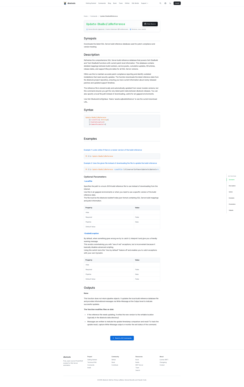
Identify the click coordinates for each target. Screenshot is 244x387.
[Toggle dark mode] (170, 3)
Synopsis (231, 179)
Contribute (115, 365)
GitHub (127, 3)
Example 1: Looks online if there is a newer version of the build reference (113, 150)
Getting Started (91, 3)
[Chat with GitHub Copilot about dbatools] (165, 3)
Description (232, 186)
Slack (113, 362)
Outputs (231, 210)
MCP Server (139, 365)
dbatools (71, 3)
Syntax (231, 192)
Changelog (163, 362)
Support (143, 3)
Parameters (232, 204)
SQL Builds (135, 3)
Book (115, 3)
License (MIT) (164, 359)
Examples (231, 198)
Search (138, 370)
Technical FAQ (91, 362)
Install (89, 367)
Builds (137, 362)
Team (121, 3)
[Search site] (160, 3)
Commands (102, 3)
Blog (109, 3)
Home (86, 16)
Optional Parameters (95, 176)
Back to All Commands (123, 338)
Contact (162, 365)
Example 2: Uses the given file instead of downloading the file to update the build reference (120, 163)
